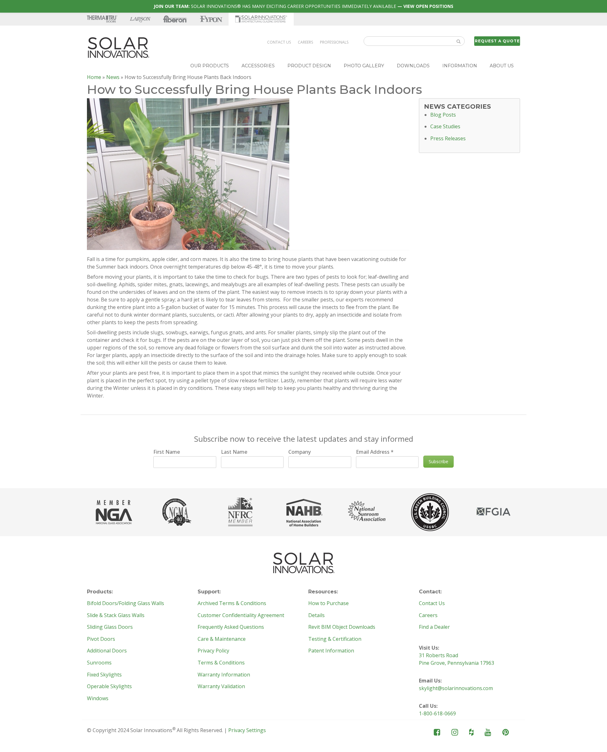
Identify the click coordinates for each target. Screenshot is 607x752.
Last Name (234, 451)
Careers (305, 42)
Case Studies (445, 127)
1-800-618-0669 (437, 713)
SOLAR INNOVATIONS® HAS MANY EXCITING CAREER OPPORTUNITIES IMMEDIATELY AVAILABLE (303, 6)
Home (94, 77)
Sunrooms (99, 663)
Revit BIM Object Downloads (341, 627)
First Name (166, 451)
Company (299, 451)
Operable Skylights (109, 686)
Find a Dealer (434, 627)
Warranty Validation (221, 686)
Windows (97, 698)
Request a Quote (497, 41)
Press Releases (448, 139)
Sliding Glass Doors (110, 627)
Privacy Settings (247, 730)
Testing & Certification (334, 639)
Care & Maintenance (222, 639)
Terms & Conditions (221, 663)
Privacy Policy (213, 651)
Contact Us (279, 42)
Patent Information (331, 651)
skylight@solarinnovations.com (456, 688)
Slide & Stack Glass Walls (115, 615)
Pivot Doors (101, 639)
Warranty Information (224, 675)
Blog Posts (443, 115)
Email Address (375, 451)
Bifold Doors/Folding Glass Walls (125, 603)
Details (316, 615)
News (113, 77)
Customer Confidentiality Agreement (241, 615)
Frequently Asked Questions (231, 627)
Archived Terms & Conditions (232, 603)
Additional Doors (107, 651)
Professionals (334, 42)
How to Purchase (328, 603)
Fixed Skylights (104, 675)
